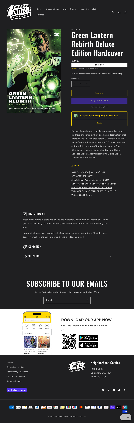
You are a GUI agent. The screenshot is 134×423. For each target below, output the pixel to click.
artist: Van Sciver (93, 180)
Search (10, 362)
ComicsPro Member (15, 367)
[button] (40, 9)
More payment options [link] (99, 107)
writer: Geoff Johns (81, 195)
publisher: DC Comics (101, 187)
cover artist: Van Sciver (103, 184)
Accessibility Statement (17, 372)
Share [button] (76, 166)
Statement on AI (14, 381)
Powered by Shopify (78, 416)
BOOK (106, 180)
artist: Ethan (77, 180)
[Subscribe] (87, 300)
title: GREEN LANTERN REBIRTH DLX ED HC (93, 191)
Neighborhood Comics (62, 416)
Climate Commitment (16, 376)
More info (99, 122)
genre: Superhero (80, 187)
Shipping (75, 69)
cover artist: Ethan (81, 184)
